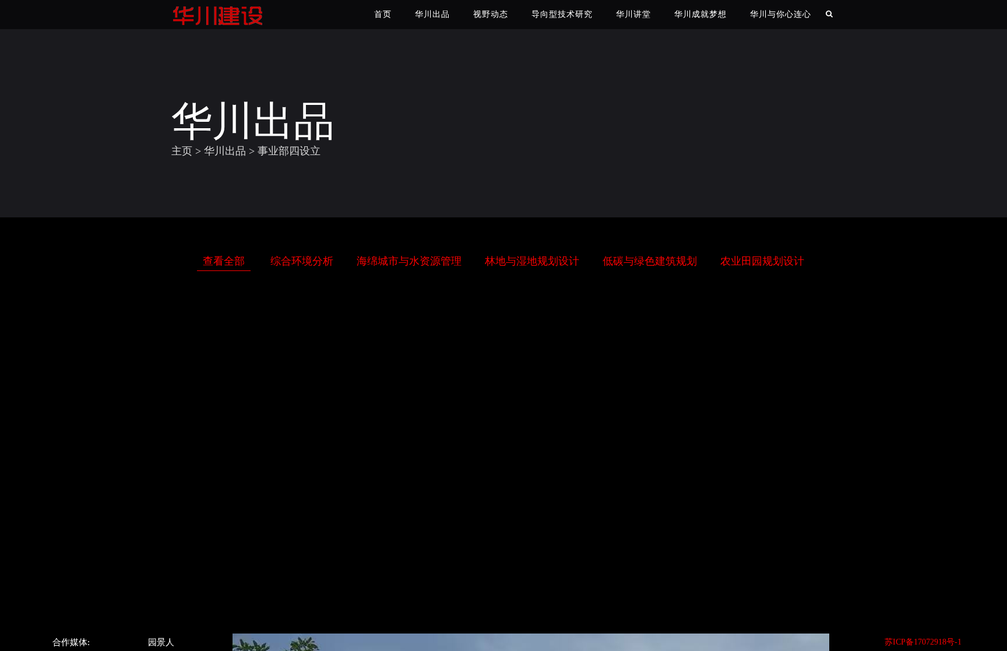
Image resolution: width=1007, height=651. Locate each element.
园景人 (161, 642)
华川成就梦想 (700, 14)
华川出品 (432, 14)
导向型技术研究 (562, 14)
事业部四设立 (289, 151)
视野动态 (490, 14)
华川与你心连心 (780, 14)
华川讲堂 (633, 14)
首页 (383, 14)
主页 (181, 151)
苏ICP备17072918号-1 (923, 642)
